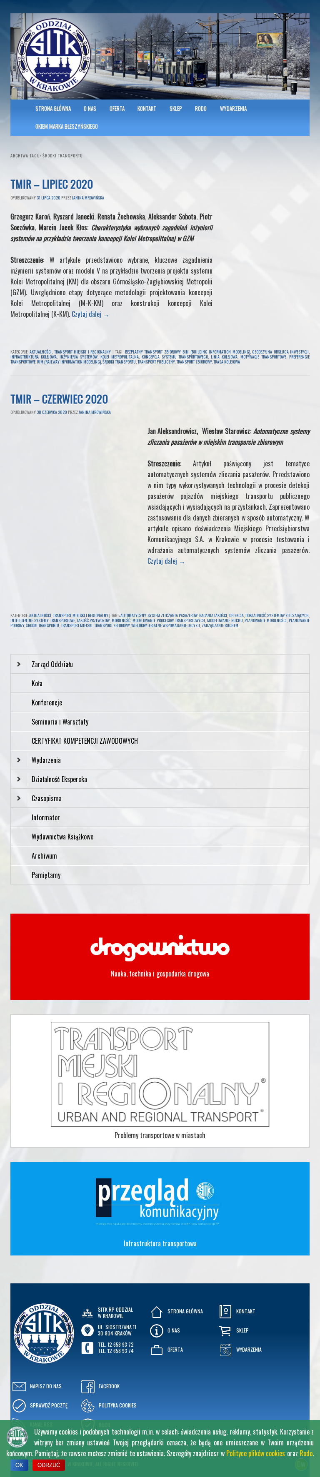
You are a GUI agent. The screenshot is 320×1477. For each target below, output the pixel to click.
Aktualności (41, 352)
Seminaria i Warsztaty (60, 722)
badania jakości (213, 615)
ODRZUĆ (49, 1465)
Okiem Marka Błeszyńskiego (66, 126)
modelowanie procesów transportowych (168, 620)
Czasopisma (47, 798)
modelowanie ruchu (225, 620)
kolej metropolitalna (119, 357)
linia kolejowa (224, 357)
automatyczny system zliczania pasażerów (159, 615)
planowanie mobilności (266, 620)
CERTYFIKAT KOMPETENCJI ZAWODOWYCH (85, 741)
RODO (201, 108)
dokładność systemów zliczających (277, 615)
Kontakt (147, 108)
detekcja (236, 615)
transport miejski (76, 625)
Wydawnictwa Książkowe (62, 837)
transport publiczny (156, 362)
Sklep (176, 108)
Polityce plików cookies (255, 1453)
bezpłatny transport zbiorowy (152, 352)
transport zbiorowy (194, 362)
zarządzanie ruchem (220, 625)
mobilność (121, 620)
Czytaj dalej (91, 314)
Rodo (306, 1453)
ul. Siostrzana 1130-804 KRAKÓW (117, 1329)
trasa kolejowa (226, 362)
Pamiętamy (46, 875)
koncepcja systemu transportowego (175, 357)
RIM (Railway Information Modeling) (69, 362)
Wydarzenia (233, 108)
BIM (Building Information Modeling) (216, 352)
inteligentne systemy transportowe (42, 620)
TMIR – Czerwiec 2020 (59, 399)
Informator (46, 817)
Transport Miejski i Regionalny (82, 352)
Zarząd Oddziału (52, 664)
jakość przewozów (93, 620)
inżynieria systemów (79, 357)
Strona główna (53, 108)
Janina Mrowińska (88, 197)
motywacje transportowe (263, 357)
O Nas (90, 108)
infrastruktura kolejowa (33, 357)
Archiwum (44, 856)
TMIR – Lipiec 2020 (51, 184)
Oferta (117, 108)
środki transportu (119, 362)
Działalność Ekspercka (59, 779)
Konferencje (47, 702)
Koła (37, 683)
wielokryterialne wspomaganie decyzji (165, 625)
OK (19, 1465)
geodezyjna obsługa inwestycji (280, 352)
